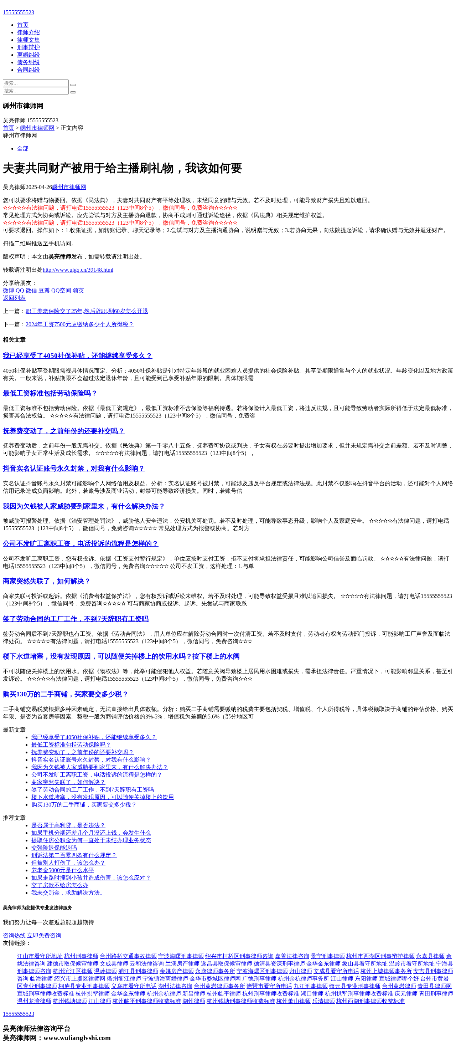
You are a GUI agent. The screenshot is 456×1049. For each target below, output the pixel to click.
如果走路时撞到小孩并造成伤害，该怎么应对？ (91, 878)
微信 (31, 290)
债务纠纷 (28, 62)
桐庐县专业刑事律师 (84, 986)
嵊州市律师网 (37, 128)
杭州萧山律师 (293, 1001)
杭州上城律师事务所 (386, 971)
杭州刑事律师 (81, 956)
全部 (22, 148)
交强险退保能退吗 (54, 848)
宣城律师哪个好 (399, 979)
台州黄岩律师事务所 (219, 986)
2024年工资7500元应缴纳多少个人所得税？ (80, 324)
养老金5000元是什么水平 (62, 870)
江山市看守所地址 (40, 956)
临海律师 (41, 979)
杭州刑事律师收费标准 (270, 994)
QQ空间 (61, 290)
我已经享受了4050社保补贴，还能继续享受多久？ (77, 355)
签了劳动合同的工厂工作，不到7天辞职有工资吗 (76, 619)
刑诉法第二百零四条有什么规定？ (74, 855)
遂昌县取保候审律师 (226, 964)
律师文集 (28, 40)
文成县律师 (114, 964)
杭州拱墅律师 (93, 994)
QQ (20, 290)
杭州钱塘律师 (70, 1001)
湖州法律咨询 (175, 986)
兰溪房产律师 (182, 964)
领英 (78, 290)
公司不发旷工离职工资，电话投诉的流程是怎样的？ (81, 543)
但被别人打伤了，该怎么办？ (68, 863)
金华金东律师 (323, 964)
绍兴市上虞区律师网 (79, 979)
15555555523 (18, 12)
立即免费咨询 (44, 935)
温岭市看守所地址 (412, 964)
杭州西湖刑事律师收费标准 (370, 1001)
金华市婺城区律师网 (215, 979)
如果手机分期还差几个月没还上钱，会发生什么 (91, 833)
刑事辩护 (28, 47)
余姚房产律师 (177, 971)
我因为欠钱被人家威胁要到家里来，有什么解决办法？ (84, 506)
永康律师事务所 (215, 971)
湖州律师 (193, 1001)
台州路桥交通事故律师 (128, 956)
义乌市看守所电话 (134, 986)
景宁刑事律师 (328, 956)
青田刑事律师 (436, 994)
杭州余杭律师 (164, 994)
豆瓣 (44, 290)
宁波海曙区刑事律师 (262, 971)
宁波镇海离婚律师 (165, 979)
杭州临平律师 (224, 994)
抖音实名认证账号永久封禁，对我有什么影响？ (74, 468)
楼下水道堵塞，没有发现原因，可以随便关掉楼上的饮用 (102, 797)
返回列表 (14, 298)
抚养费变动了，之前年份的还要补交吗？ (64, 431)
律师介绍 (28, 32)
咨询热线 (14, 935)
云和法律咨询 (147, 964)
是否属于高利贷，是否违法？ (68, 825)
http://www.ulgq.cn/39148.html (78, 270)
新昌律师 (193, 994)
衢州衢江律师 (124, 979)
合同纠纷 (28, 70)
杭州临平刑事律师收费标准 (147, 1001)
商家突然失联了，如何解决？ (47, 581)
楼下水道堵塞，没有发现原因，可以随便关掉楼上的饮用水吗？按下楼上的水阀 (121, 656)
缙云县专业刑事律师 (354, 986)
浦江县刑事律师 (138, 971)
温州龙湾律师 (34, 1001)
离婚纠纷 (28, 55)
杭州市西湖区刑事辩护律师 (380, 956)
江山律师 (342, 979)
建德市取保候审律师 (72, 964)
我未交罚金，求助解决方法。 (68, 893)
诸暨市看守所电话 (269, 986)
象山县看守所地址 (365, 964)
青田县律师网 (435, 986)
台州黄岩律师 (399, 986)
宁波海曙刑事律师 (181, 956)
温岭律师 (105, 971)
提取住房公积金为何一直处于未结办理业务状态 (91, 840)
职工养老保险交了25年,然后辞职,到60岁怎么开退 (87, 311)
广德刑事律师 (259, 979)
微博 (8, 290)
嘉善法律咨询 (292, 956)
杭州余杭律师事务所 (303, 979)
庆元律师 (406, 994)
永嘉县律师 (430, 956)
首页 (22, 25)
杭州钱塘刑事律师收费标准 (241, 1001)
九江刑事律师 (311, 986)
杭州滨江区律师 (73, 971)
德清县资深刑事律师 (279, 964)
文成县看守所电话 (336, 971)
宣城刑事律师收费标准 (45, 994)
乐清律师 (323, 1001)
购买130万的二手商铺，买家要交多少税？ (66, 694)
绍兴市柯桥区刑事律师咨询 (239, 956)
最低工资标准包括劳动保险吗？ (50, 393)
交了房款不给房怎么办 (59, 885)
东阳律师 (366, 979)
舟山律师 (300, 971)
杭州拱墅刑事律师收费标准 (359, 994)
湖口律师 (312, 994)
